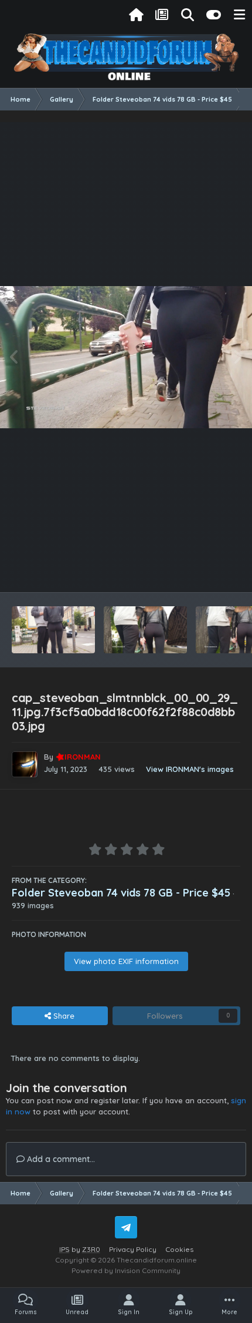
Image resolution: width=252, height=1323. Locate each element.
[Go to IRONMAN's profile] (25, 764)
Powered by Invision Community (126, 1270)
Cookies (179, 1249)
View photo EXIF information (126, 961)
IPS (64, 1249)
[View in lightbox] (126, 357)
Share (62, 1015)
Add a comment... (60, 1159)
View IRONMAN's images (190, 769)
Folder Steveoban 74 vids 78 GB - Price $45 (121, 892)
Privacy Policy (132, 1249)
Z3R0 (91, 1249)
